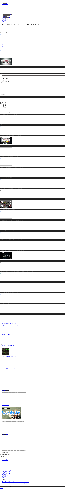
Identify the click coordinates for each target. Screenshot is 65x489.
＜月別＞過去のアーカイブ (4, 454)
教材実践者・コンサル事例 (5, 390)
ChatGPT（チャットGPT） (6, 15)
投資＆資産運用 (4, 18)
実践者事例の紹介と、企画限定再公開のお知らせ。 (9, 345)
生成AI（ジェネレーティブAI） (7, 14)
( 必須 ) (2, 80)
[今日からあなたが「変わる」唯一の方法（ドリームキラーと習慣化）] (6, 248)
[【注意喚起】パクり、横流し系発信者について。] (6, 218)
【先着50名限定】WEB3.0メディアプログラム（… (8, 334)
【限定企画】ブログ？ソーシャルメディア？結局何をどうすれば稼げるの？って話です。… (14, 71)
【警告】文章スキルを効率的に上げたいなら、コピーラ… (9, 323)
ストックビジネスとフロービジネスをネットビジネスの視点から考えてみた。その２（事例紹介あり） (15, 482)
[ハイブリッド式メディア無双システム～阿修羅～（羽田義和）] (6, 186)
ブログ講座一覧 (4, 2)
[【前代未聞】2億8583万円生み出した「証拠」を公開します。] (6, 301)
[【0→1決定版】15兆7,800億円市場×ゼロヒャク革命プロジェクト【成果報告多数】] (6, 207)
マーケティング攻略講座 (5, 4)
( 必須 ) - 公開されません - (5, 81)
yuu (1, 100)
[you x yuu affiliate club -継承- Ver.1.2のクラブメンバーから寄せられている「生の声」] (6, 280)
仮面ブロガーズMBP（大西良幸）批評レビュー (8, 481)
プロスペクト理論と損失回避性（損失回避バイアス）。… (9, 356)
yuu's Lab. (5, 486)
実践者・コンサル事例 (5, 19)
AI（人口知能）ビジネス (6, 17)
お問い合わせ (3, 21)
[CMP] (6, 154)
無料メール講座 (4, 20)
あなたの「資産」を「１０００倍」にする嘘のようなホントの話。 (11, 70)
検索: (1, 112)
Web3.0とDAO (5, 16)
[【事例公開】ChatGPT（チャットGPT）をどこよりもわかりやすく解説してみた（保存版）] (6, 269)
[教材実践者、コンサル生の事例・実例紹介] (6, 133)
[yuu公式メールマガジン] (6, 57)
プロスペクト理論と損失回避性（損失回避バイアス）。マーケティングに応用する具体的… (14, 357)
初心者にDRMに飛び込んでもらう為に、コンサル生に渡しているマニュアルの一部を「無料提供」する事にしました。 (18, 483)
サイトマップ (5, 3)
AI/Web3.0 (3, 469)
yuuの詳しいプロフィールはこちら (5, 109)
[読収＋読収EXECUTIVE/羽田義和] (6, 165)
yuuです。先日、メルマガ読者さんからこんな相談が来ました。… (11, 325)
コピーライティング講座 (5, 434)
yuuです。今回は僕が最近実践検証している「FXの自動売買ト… (10, 368)
